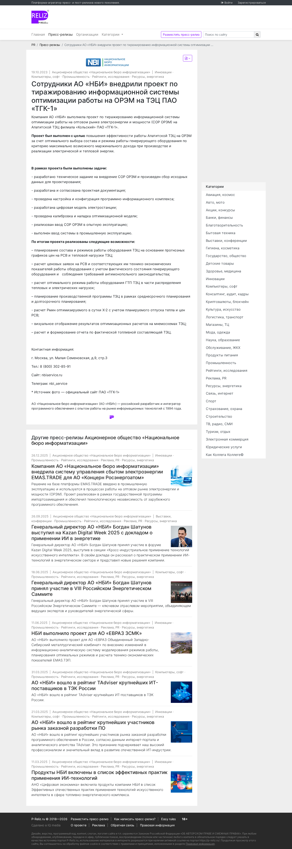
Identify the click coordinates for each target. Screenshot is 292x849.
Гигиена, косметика (222, 248)
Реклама (98, 825)
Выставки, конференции (226, 240)
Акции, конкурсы (220, 210)
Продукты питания (222, 355)
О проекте (78, 825)
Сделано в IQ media (45, 825)
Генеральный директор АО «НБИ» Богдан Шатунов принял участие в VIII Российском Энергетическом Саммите (91, 588)
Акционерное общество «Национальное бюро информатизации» (101, 72)
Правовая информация (157, 825)
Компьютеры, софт (45, 76)
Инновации (163, 72)
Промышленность (76, 76)
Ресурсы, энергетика (148, 76)
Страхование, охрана (224, 409)
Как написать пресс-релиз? (134, 819)
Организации (87, 34)
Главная (38, 34)
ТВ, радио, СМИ (219, 424)
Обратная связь (122, 825)
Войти (228, 2)
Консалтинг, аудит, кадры (227, 294)
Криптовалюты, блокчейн (227, 302)
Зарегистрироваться (252, 2)
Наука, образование (223, 340)
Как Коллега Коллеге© (225, 454)
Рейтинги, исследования (110, 76)
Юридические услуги (224, 447)
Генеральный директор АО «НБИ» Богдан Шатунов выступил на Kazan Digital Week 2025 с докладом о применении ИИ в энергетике (91, 532)
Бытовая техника (220, 233)
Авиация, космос (220, 194)
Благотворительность (224, 225)
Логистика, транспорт (224, 317)
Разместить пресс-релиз (181, 34)
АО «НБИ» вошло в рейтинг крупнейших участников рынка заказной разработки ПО (93, 725)
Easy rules (168, 819)
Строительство (219, 416)
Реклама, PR (110, 460)
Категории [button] (111, 34)
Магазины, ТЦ (217, 324)
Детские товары (220, 263)
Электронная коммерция (227, 439)
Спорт (211, 401)
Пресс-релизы (61, 34)
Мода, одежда (218, 332)
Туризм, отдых (218, 431)
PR (33, 45)
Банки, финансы (219, 217)
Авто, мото (215, 202)
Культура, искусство (223, 309)
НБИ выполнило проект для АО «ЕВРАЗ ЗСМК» (86, 633)
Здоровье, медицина (223, 271)
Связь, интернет (219, 393)
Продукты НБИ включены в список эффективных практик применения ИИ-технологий (99, 775)
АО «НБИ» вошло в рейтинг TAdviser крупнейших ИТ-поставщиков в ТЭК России (94, 685)
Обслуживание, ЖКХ (223, 347)
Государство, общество (226, 256)
